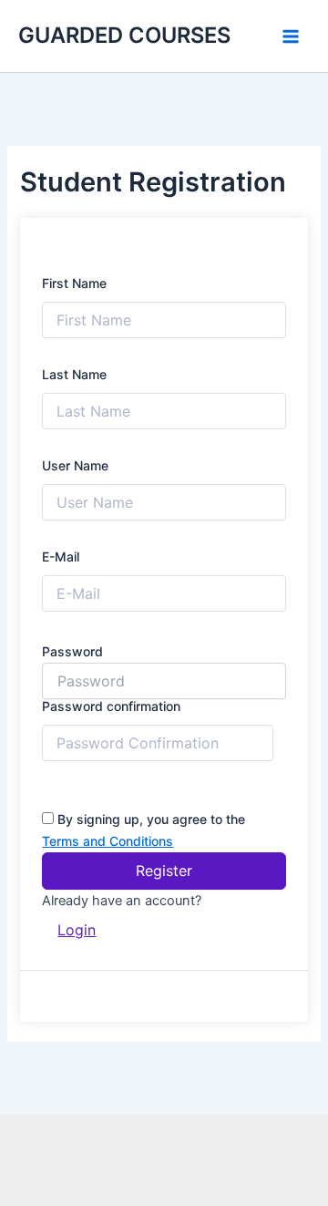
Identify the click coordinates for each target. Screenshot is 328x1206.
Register (164, 870)
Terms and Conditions (107, 841)
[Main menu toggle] (291, 36)
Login (76, 930)
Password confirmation (111, 706)
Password (72, 651)
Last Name (74, 374)
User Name (75, 465)
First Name (74, 283)
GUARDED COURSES (124, 35)
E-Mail (60, 556)
